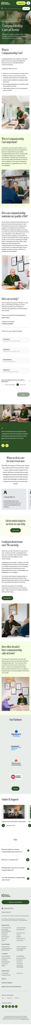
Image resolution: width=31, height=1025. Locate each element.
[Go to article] (3, 825)
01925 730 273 (6, 912)
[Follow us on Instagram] (9, 1006)
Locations (5, 953)
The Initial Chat (6, 946)
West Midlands (6, 962)
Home (3, 19)
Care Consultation (22, 946)
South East (5, 963)
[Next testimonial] (7, 445)
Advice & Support (7, 982)
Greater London (6, 958)
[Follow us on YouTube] (13, 1006)
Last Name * (6, 349)
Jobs (3, 998)
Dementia (4, 935)
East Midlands (20, 956)
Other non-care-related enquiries (12, 331)
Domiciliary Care (19, 19)
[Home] (5, 3)
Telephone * (6, 370)
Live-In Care (20, 940)
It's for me (22, 384)
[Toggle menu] (28, 3)
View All (15, 788)
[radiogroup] (15, 383)
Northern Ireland (21, 958)
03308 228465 (7, 324)
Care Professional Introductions (7, 949)
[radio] (2, 384)
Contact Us (20, 973)
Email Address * (7, 359)
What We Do (5, 925)
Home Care (10, 19)
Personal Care (20, 929)
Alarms (3, 940)
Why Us (4, 979)
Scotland (19, 962)
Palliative (19, 936)
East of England (6, 956)
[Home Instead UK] (6, 895)
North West (20, 960)
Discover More (7, 598)
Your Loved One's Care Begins (21, 949)
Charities (17, 998)
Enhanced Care (21, 938)
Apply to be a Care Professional (11, 986)
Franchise (9, 998)
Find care (26, 8)
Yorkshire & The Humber (20, 966)
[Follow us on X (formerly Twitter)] (16, 1006)
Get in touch (15, 530)
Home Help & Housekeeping (6, 930)
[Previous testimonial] (3, 445)
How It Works (6, 944)
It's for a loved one (10, 384)
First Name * (6, 339)
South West (20, 963)
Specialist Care (21, 933)
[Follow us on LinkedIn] (6, 1006)
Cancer (19, 935)
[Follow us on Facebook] (3, 1006)
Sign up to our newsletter (15, 902)
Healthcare (5, 933)
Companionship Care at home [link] (10, 21)
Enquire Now (21, 3)
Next (23, 394)
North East (4, 960)
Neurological (5, 936)
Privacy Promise (6, 975)
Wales (3, 965)
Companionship (21, 927)
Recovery (4, 938)
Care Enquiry (5, 973)
